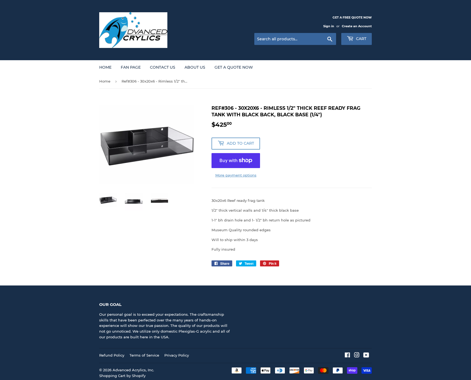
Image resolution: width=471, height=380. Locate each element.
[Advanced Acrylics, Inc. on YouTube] (366, 356)
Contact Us (162, 67)
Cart (360, 38)
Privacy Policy (176, 355)
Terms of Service (144, 355)
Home (105, 67)
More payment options (235, 175)
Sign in (328, 26)
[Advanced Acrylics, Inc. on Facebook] (347, 356)
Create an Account (357, 26)
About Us (195, 67)
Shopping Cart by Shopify (122, 375)
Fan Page (131, 67)
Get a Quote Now (234, 67)
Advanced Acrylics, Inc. (133, 370)
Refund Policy (111, 355)
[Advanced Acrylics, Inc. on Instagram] (357, 356)
